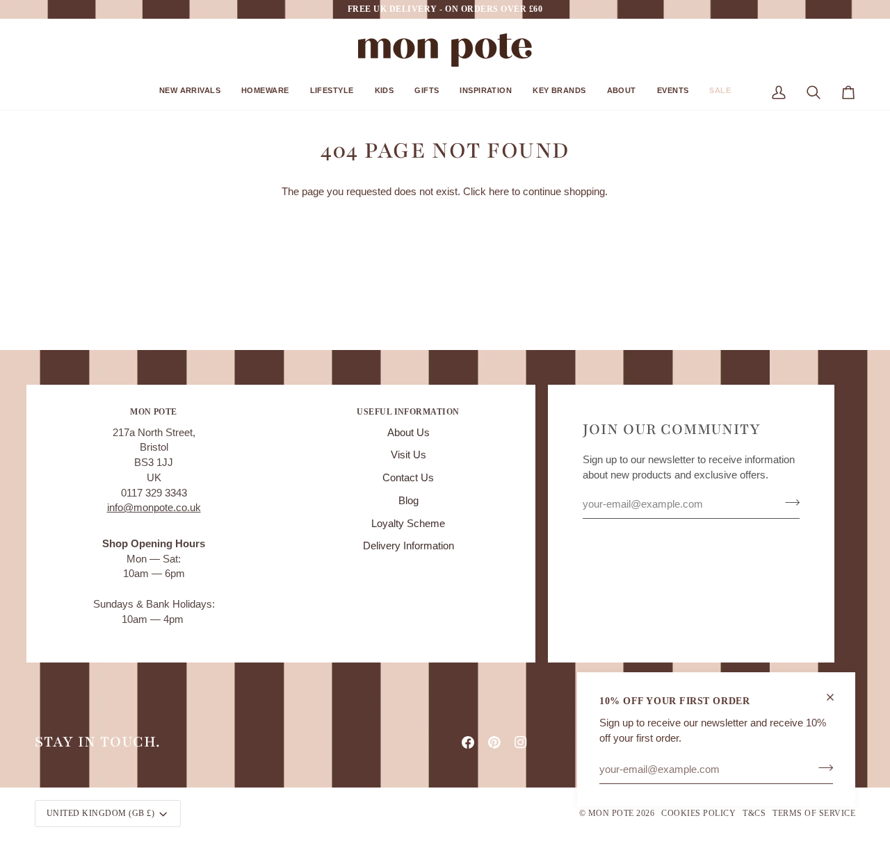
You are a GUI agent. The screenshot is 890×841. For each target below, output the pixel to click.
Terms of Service (813, 813)
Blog (408, 500)
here (499, 191)
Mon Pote (611, 813)
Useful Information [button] (408, 412)
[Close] (836, 697)
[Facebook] (468, 742)
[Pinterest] (494, 742)
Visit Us (408, 454)
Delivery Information (408, 545)
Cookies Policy (698, 813)
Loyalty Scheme (408, 523)
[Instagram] (521, 742)
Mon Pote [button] (153, 412)
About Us (408, 432)
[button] (190, 95)
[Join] (821, 767)
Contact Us (408, 477)
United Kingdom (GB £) (100, 813)
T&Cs (754, 813)
